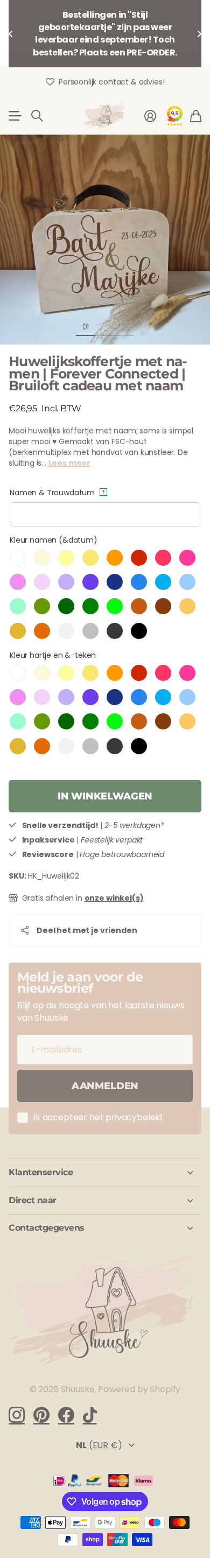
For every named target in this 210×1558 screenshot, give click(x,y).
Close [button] (105, 1173)
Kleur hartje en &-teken (53, 655)
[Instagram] (17, 1415)
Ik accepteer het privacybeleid (97, 1117)
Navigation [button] (14, 116)
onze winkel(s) (114, 898)
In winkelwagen (105, 796)
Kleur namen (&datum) (53, 540)
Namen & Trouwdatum (57, 492)
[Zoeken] (37, 116)
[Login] (150, 116)
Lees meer (69, 463)
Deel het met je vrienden (87, 930)
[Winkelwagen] (195, 116)
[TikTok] (90, 1415)
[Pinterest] (41, 1415)
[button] (11, 33)
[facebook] (66, 1415)
